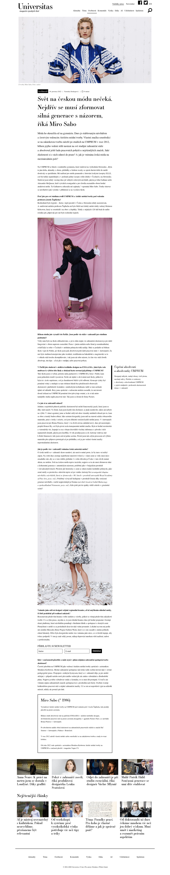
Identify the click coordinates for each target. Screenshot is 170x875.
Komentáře (102, 10)
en (150, 3)
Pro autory (88, 867)
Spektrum (139, 10)
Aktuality (76, 10)
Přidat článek (103, 867)
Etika (117, 10)
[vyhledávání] (150, 10)
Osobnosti (92, 10)
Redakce (95, 867)
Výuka (110, 10)
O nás (82, 867)
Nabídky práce (118, 3)
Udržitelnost (129, 10)
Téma (84, 10)
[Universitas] (35, 11)
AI (122, 10)
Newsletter (130, 3)
